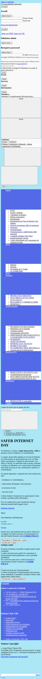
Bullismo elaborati (7, 508)
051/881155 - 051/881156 (18, 594)
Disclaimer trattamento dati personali (14, 657)
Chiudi (4, 79)
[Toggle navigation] (19, 175)
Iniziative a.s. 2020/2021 (15, 433)
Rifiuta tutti (20, 540)
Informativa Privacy (13, 622)
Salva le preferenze (19, 579)
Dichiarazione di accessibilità (16, 627)
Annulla (4, 142)
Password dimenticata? (9, 25)
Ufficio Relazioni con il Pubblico (18, 624)
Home (8, 431)
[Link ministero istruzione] (11, 4)
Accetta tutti (9, 543)
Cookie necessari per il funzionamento (15, 570)
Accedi (4, 6)
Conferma (12, 142)
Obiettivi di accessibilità (14, 629)
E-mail (25, 55)
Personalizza (6, 540)
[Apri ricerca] (22, 156)
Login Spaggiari (22, 64)
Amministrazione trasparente (16, 635)
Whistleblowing (11, 631)
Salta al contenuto (7, 2)
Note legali (10, 620)
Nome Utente (28, 18)
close (3, 186)
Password (26, 21)
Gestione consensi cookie (15, 633)
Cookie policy (11, 618)
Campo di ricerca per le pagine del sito (15, 407)
